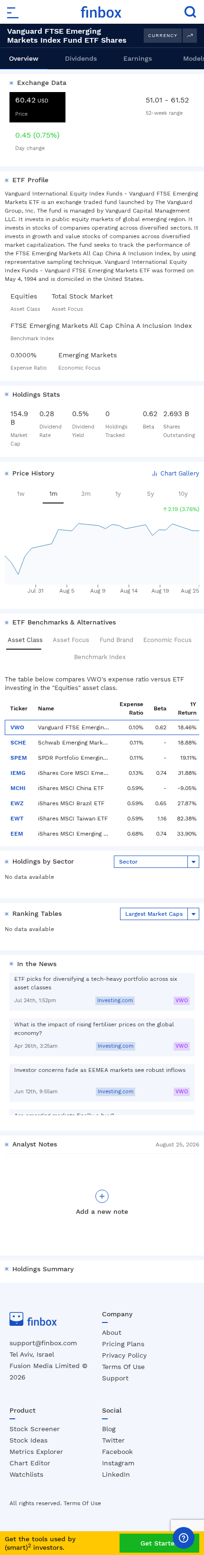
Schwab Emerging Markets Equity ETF (73, 742)
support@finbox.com (43, 1343)
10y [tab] (183, 493)
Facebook (117, 1451)
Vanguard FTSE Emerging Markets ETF (73, 727)
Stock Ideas (28, 1440)
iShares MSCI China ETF (71, 788)
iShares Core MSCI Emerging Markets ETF (73, 773)
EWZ (17, 803)
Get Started (159, 1543)
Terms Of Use (123, 1366)
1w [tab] (21, 493)
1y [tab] (118, 493)
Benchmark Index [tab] (100, 657)
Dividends (81, 58)
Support (115, 1378)
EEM (16, 833)
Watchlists (26, 1474)
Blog (108, 1429)
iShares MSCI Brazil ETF (71, 803)
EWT (17, 818)
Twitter (113, 1440)
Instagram (118, 1463)
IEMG (18, 773)
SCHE (18, 742)
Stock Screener (34, 1429)
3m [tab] (86, 493)
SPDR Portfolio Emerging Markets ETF (73, 757)
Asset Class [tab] (25, 639)
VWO (17, 727)
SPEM (18, 757)
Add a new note (102, 1211)
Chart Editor (29, 1463)
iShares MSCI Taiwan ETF (73, 818)
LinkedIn (116, 1474)
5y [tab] (150, 493)
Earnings (137, 58)
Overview (23, 58)
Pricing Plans (123, 1344)
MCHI (18, 788)
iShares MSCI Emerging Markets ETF (73, 833)
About (111, 1332)
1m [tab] (53, 493)
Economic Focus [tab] (167, 639)
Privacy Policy (124, 1355)
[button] (175, 473)
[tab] (23, 58)
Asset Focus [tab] (71, 639)
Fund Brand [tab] (116, 639)
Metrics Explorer (36, 1451)
